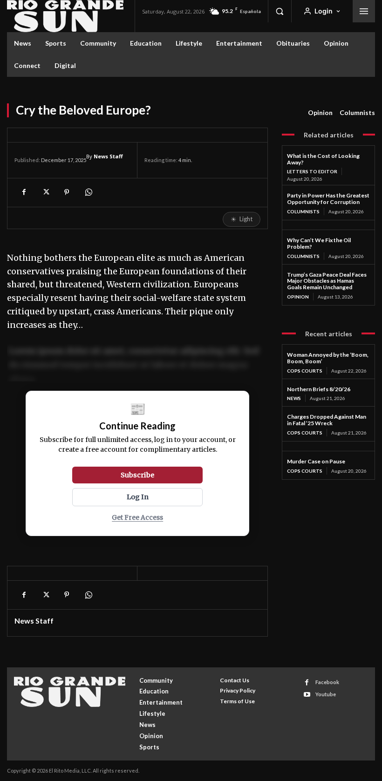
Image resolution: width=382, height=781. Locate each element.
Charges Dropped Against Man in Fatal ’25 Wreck (326, 420)
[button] (279, 11)
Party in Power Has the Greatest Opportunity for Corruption (328, 198)
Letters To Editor (312, 171)
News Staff (108, 156)
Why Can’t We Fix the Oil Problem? (319, 243)
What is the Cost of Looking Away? (323, 159)
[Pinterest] (66, 192)
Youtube (325, 694)
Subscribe (137, 475)
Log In (138, 497)
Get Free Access (137, 518)
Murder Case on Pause (316, 461)
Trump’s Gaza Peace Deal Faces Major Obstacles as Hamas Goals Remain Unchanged (327, 281)
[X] (45, 192)
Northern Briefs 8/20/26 (318, 389)
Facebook (327, 682)
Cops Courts (304, 371)
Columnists (357, 112)
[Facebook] (23, 192)
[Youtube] (307, 694)
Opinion (320, 112)
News (294, 398)
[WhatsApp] (88, 192)
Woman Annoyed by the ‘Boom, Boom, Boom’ (327, 358)
